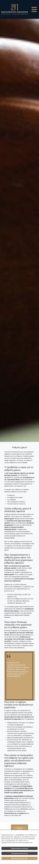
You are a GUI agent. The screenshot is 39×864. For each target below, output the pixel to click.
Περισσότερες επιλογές (19, 848)
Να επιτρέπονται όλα (19, 858)
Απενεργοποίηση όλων (19, 853)
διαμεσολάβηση (9, 538)
